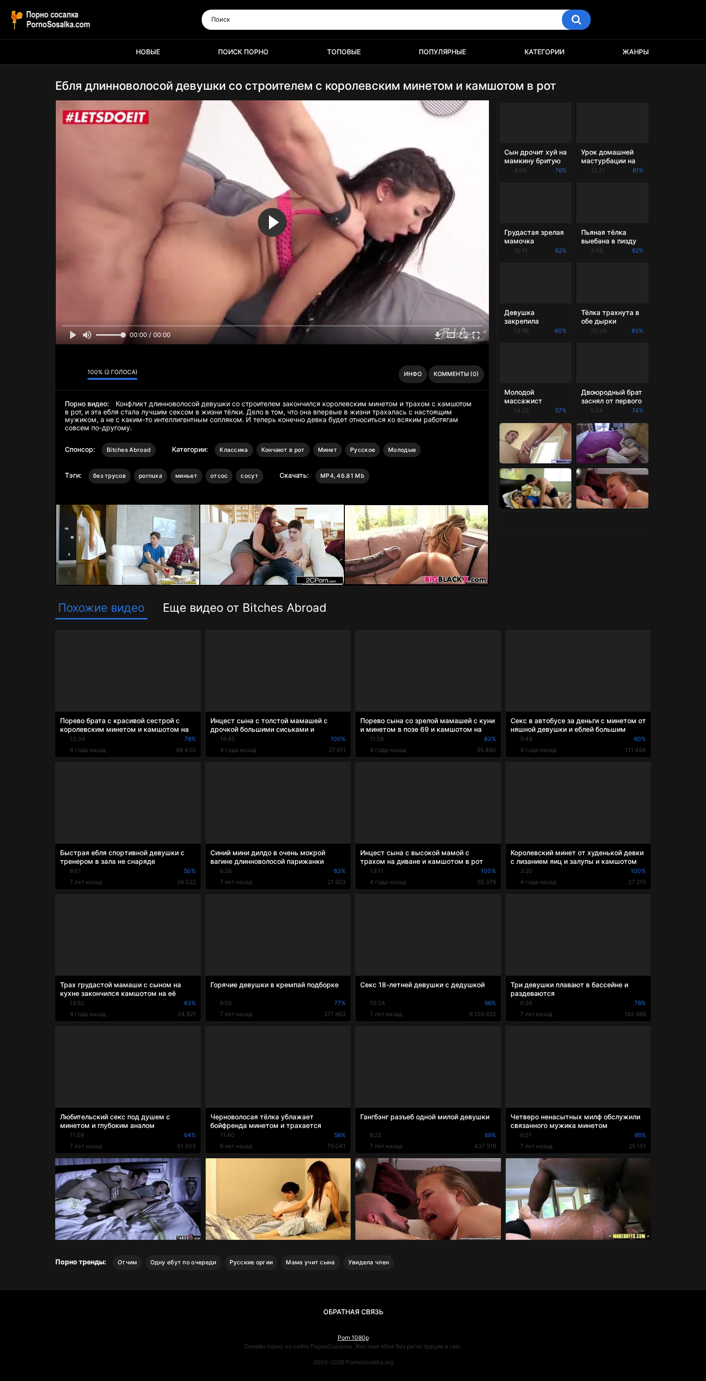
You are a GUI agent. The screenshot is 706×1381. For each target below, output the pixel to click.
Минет (328, 449)
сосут (249, 475)
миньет (186, 475)
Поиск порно (243, 52)
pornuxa (150, 475)
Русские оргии (251, 1262)
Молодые (402, 449)
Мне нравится (65, 374)
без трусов (109, 475)
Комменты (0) (456, 373)
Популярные (442, 52)
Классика (233, 449)
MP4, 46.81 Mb (342, 475)
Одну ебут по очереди (183, 1262)
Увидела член (369, 1262)
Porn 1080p (353, 1337)
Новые (148, 52)
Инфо (413, 373)
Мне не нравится (78, 374)
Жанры (635, 52)
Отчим (127, 1262)
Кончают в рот (283, 449)
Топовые (344, 52)
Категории (544, 52)
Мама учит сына (310, 1262)
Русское (362, 449)
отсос (219, 475)
